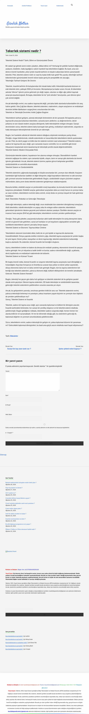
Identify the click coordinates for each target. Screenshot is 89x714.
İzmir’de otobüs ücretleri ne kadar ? (16, 514)
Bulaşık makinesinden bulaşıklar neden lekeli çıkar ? (21, 482)
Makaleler (14, 336)
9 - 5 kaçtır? (9, 433)
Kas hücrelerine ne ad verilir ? (14, 636)
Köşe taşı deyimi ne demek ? (14, 488)
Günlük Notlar (17, 23)
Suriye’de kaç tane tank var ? (19, 349)
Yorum (7, 371)
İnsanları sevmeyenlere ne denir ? (16, 519)
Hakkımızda (59, 5)
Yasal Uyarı (44, 5)
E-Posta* (8, 405)
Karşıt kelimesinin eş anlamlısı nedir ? (17, 642)
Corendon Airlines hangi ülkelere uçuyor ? (18, 498)
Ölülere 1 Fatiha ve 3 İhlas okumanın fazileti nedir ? (21, 529)
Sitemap (3, 455)
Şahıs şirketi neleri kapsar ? (70, 349)
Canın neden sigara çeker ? (14, 508)
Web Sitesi (9, 414)
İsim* (7, 395)
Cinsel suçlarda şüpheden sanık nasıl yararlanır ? (20, 503)
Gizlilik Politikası (26, 5)
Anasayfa (10, 5)
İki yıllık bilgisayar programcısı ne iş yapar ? (18, 524)
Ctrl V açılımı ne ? (11, 493)
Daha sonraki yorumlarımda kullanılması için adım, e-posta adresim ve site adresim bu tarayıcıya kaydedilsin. (38, 427)
